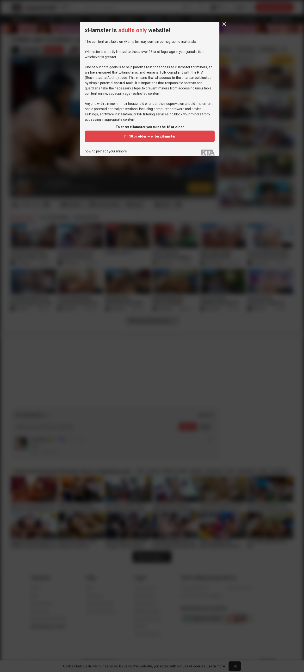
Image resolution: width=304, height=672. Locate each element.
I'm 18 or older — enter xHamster (150, 136)
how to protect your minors (106, 151)
